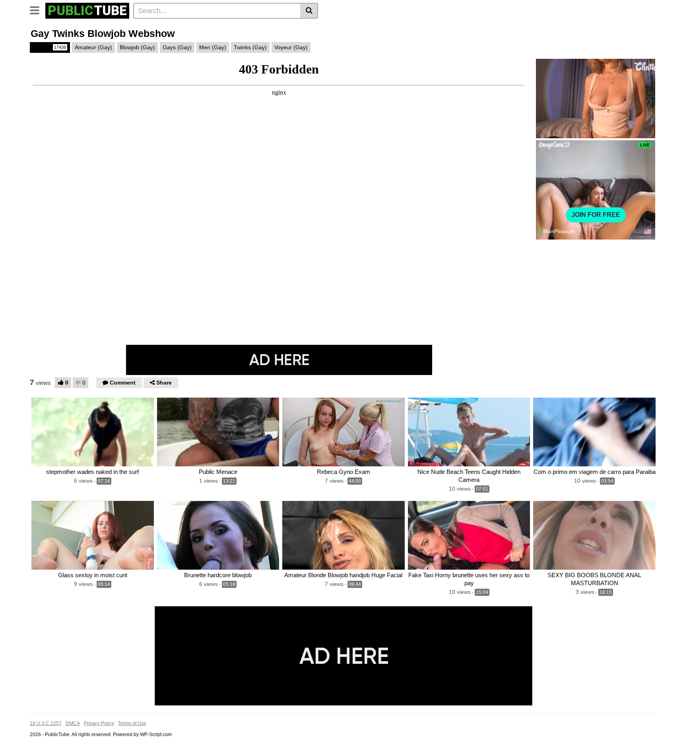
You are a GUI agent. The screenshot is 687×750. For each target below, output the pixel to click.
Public (49, 47)
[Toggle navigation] (37, 9)
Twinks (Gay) (250, 47)
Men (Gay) (212, 47)
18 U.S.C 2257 (46, 723)
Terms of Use (132, 723)
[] (309, 11)
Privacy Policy (99, 723)
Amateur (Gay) (93, 47)
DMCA (73, 723)
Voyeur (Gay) (291, 47)
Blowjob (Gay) (137, 47)
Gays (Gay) (177, 47)
